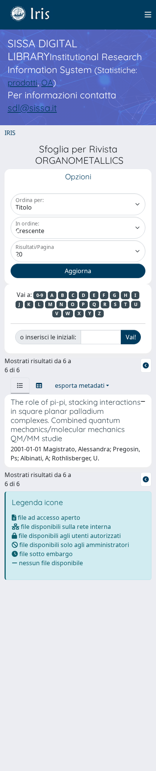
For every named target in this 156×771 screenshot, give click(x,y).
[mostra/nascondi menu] (148, 15)
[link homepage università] (36, 15)
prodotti (22, 82)
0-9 (39, 295)
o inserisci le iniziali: (48, 337)
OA (47, 82)
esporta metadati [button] (80, 385)
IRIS (10, 133)
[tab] (20, 385)
